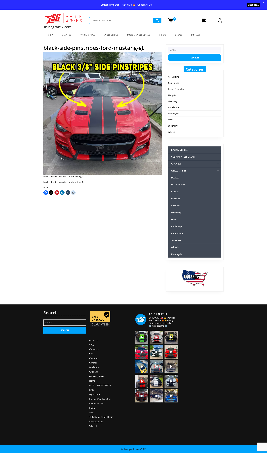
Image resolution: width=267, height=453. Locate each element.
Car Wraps (94, 349)
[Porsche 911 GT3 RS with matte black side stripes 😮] (156, 395)
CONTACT (195, 35)
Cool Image (173, 82)
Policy (92, 408)
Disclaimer (94, 367)
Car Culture (173, 76)
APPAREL (175, 205)
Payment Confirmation (100, 398)
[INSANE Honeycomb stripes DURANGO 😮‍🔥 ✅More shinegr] (141, 351)
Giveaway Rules (96, 376)
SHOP (50, 35)
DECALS (178, 35)
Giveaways (173, 101)
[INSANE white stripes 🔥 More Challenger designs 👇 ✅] (156, 381)
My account (94, 394)
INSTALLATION (178, 184)
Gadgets (172, 95)
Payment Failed (96, 403)
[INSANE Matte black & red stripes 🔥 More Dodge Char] (141, 395)
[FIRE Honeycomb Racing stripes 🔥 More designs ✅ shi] (156, 337)
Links (91, 389)
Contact (93, 362)
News (170, 119)
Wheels (171, 131)
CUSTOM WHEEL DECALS (138, 35)
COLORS (175, 191)
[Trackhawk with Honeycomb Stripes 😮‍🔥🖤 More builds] (156, 351)
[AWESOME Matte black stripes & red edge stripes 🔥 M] (156, 366)
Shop (91, 412)
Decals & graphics (176, 89)
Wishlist (93, 426)
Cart (91, 353)
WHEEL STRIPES (111, 35)
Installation (173, 107)
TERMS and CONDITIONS (101, 417)
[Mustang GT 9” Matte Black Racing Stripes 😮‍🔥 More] (171, 395)
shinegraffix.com (57, 27)
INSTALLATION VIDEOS (100, 385)
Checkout (93, 358)
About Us (93, 340)
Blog (91, 344)
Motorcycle (173, 113)
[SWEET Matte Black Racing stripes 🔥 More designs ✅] (171, 351)
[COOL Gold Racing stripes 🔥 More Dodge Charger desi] (141, 366)
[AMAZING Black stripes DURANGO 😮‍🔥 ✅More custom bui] (171, 381)
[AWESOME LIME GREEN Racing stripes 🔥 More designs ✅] (141, 337)
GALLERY (175, 198)
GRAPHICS (66, 35)
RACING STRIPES (87, 35)
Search (157, 20)
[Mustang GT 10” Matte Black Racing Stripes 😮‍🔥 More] (171, 366)
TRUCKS (162, 35)
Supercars (173, 125)
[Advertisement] (202, 327)
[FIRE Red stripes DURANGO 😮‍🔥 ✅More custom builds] (141, 381)
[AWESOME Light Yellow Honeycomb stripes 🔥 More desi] (171, 337)
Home (92, 380)
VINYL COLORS (96, 421)
